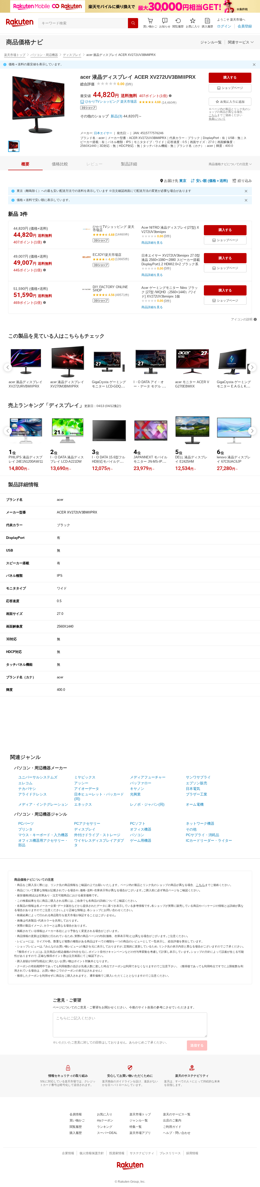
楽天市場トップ (14, 55)
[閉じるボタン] (255, 64)
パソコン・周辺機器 (44, 55)
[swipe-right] (252, 367)
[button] (164, 23)
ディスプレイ (72, 55)
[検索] (133, 23)
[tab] (25, 164)
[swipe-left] (8, 367)
